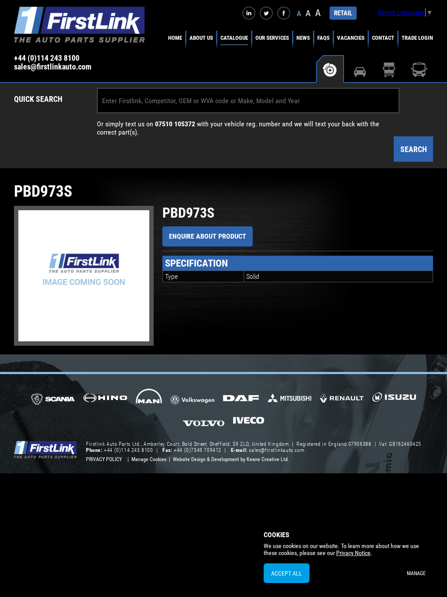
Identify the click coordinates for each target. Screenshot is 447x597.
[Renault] (342, 401)
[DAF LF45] (241, 399)
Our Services (272, 38)
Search (413, 149)
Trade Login (417, 38)
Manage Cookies (148, 459)
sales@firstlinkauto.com (52, 66)
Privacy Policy (104, 459)
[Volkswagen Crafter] (192, 401)
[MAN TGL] (149, 399)
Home (175, 38)
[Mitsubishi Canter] (289, 401)
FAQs (323, 38)
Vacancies (350, 38)
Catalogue (234, 38)
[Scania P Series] (53, 400)
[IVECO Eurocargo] (248, 422)
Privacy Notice (353, 552)
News (303, 38)
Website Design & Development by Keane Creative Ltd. (231, 459)
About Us (201, 38)
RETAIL (343, 13)
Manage (416, 573)
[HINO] (105, 400)
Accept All (286, 573)
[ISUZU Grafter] (394, 400)
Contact (383, 38)
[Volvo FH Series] (203, 422)
